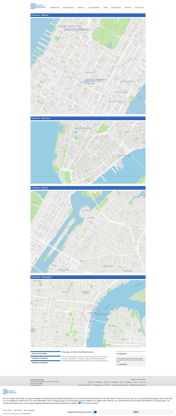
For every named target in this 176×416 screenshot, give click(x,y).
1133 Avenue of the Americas (94, 81)
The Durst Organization (38, 6)
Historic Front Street (125, 155)
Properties (55, 8)
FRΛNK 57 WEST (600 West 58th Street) (78, 29)
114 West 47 (91, 72)
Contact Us (139, 8)
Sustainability (94, 8)
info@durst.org (38, 385)
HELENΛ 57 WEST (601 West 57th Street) (77, 30)
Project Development (39, 353)
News (106, 8)
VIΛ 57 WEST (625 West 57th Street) (70, 26)
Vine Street (94, 312)
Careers (127, 8)
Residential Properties (40, 362)
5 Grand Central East (116, 101)
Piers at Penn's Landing (102, 314)
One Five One (107, 385)
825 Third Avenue (127, 81)
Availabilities (68, 8)
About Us (81, 8)
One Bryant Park (90, 83)
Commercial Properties (40, 358)
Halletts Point (87, 210)
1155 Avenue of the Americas (95, 79)
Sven (83, 261)
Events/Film (116, 8)
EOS (72, 109)
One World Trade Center (84, 128)
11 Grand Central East (122, 92)
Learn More (123, 364)
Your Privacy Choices (140, 379)
